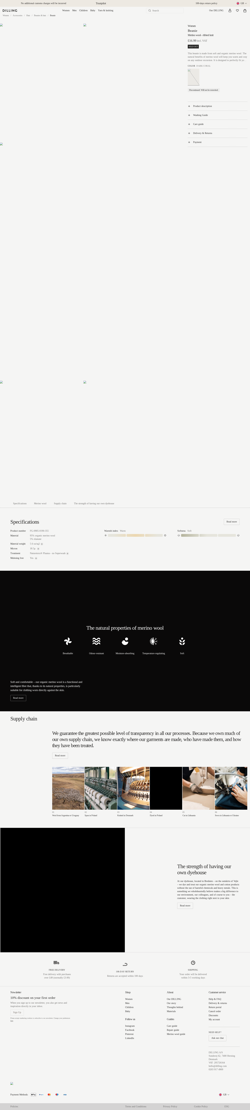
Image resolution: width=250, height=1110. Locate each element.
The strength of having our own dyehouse (94, 503)
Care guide (198, 124)
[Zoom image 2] (125, 83)
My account (214, 1019)
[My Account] (230, 10)
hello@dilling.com (218, 1066)
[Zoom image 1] (41, 83)
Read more (232, 521)
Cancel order (215, 1011)
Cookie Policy (201, 1106)
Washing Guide (200, 115)
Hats (28, 15)
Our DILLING (216, 10)
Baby (92, 10)
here (11, 1021)
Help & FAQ (215, 999)
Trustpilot (101, 3)
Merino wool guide (176, 1034)
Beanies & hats (40, 15)
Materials (171, 1011)
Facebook (129, 1030)
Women (66, 10)
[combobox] (242, 3)
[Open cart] (245, 10)
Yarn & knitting (105, 10)
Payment (197, 142)
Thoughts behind (175, 1007)
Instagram (130, 1026)
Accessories (17, 15)
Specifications (20, 503)
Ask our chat (217, 1038)
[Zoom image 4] (41, 440)
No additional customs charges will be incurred (43, 3)
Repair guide (173, 1030)
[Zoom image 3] (83, 261)
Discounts (213, 1015)
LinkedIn (129, 1038)
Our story (171, 1003)
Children (83, 10)
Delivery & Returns (202, 133)
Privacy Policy (170, 1106)
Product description (202, 106)
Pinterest (129, 1034)
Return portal (215, 1007)
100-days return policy (206, 3)
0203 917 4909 (216, 1069)
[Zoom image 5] (125, 440)
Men (74, 10)
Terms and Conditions (135, 1106)
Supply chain (60, 503)
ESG (226, 1106)
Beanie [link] (52, 15)
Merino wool (40, 503)
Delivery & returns (218, 1003)
